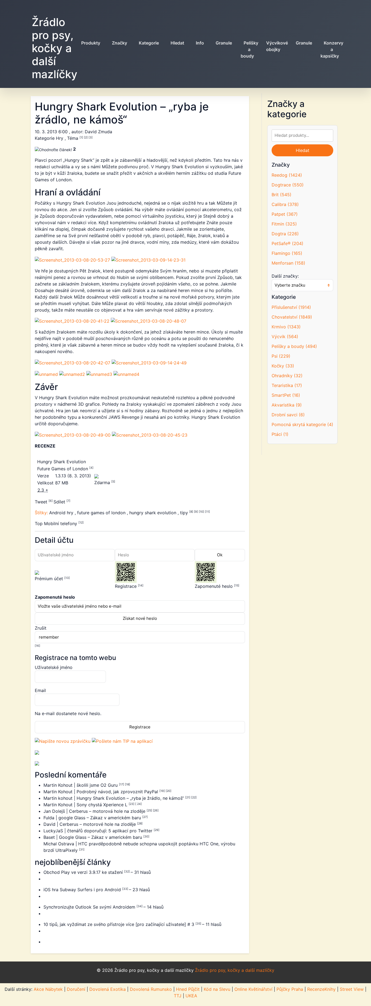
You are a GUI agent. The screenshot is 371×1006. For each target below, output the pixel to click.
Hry (60, 138)
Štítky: (42, 512)
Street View (352, 989)
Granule (224, 43)
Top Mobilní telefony (56, 523)
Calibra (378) (285, 204)
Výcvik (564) (285, 336)
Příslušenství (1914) (291, 307)
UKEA (191, 995)
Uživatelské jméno (54, 667)
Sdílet (60, 501)
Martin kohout (58, 798)
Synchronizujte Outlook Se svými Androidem (90, 907)
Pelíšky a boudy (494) (294, 346)
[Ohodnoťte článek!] (53, 150)
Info (200, 43)
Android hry (62, 512)
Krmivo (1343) (286, 326)
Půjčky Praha (289, 989)
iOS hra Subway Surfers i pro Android (82, 889)
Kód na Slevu (217, 989)
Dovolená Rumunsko (151, 989)
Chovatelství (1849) (292, 317)
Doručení (76, 989)
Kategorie (149, 43)
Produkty (90, 43)
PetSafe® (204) (287, 243)
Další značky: (285, 276)
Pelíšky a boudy (249, 49)
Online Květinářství (253, 989)
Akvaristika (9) (287, 405)
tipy (184, 512)
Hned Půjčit (188, 989)
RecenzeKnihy (321, 989)
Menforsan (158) (288, 263)
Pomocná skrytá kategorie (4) (302, 424)
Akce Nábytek (48, 989)
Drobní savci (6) (288, 414)
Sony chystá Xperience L (103, 804)
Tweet (42, 501)
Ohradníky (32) (287, 375)
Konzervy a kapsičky (331, 49)
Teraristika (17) (287, 385)
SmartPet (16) (286, 395)
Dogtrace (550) (288, 185)
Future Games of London (63, 468)
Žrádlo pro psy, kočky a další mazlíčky (54, 48)
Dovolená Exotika (107, 989)
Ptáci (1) (280, 434)
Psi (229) (281, 356)
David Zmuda (98, 131)
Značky (119, 43)
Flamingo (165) (287, 253)
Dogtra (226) (285, 233)
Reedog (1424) (287, 175)
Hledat (177, 43)
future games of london (102, 512)
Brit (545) (281, 194)
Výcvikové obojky (277, 46)
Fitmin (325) (284, 224)
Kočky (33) (283, 366)
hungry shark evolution (153, 512)
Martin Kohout (58, 785)
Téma (73, 138)
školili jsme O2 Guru (98, 785)
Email (40, 690)
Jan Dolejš (54, 811)
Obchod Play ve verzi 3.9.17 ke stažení (83, 872)
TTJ (177, 995)
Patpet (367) (285, 214)
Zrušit (40, 628)
